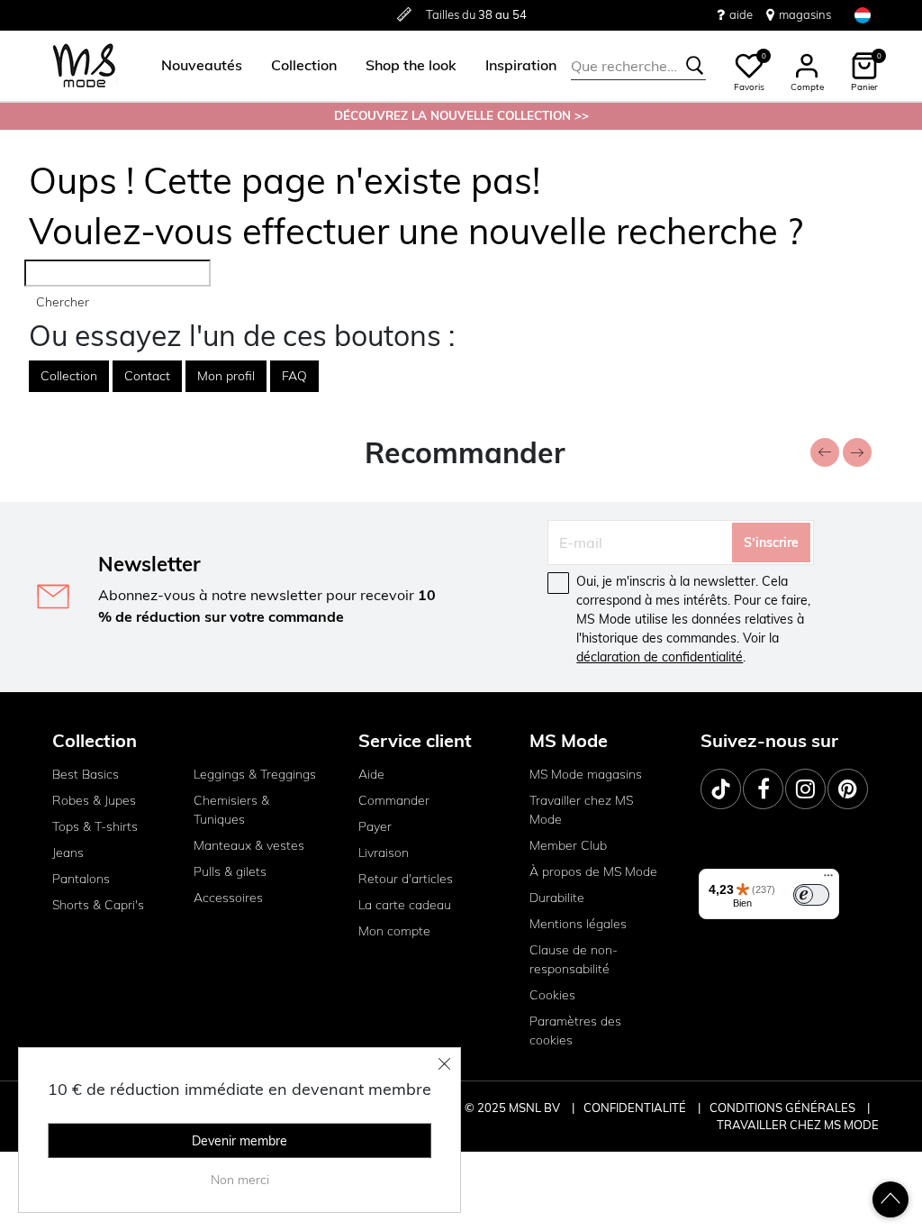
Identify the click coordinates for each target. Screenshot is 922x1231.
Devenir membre (239, 1141)
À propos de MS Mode (593, 871)
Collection (69, 376)
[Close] (445, 1063)
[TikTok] (721, 789)
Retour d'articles (405, 879)
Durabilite (556, 897)
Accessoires (228, 897)
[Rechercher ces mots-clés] (695, 66)
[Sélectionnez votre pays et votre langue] (862, 15)
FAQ (294, 376)
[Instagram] (805, 789)
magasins (805, 14)
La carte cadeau (404, 905)
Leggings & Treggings (255, 774)
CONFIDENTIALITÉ (634, 1107)
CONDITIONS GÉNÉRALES (784, 1107)
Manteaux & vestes (249, 845)
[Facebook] (763, 789)
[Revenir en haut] (890, 1199)
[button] (201, 66)
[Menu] (828, 879)
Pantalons (81, 879)
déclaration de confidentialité (659, 657)
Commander (393, 800)
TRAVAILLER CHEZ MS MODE (798, 1124)
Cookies (552, 995)
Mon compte (394, 931)
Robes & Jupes (94, 800)
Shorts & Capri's (98, 905)
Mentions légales (578, 924)
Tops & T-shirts (95, 826)
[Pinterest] (847, 789)
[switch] (811, 895)
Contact (147, 376)
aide (741, 14)
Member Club (568, 845)
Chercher (62, 302)
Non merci (240, 1180)
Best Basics (85, 774)
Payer (375, 826)
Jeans (68, 852)
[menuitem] (194, 66)
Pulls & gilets (230, 871)
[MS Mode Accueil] (84, 66)
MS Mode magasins (585, 774)
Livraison (383, 852)
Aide (371, 774)
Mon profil (226, 376)
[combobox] (638, 65)
